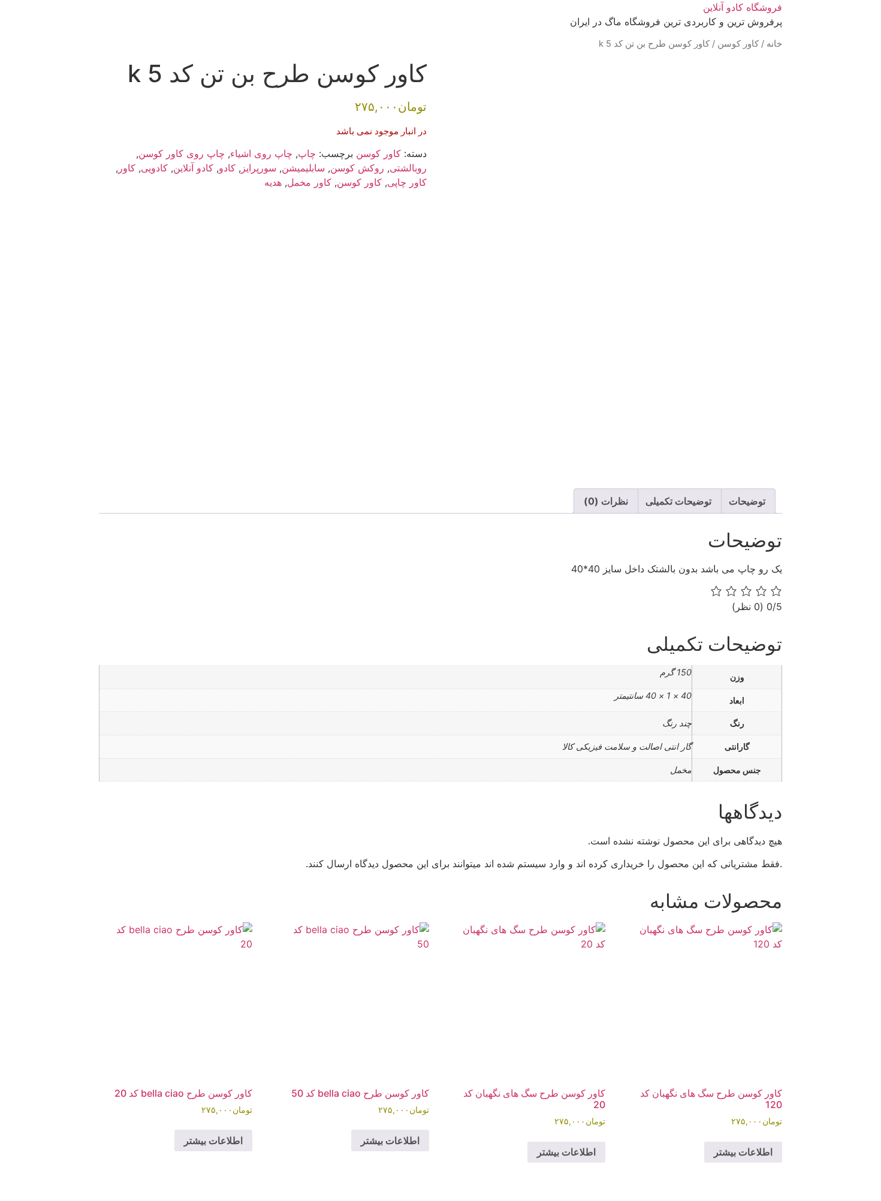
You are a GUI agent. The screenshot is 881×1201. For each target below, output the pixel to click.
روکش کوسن (357, 168)
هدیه (273, 182)
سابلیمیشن (303, 168)
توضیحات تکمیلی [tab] (678, 501)
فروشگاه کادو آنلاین (742, 7)
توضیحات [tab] (747, 501)
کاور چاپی (407, 182)
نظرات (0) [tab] (606, 501)
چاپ (307, 153)
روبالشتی (408, 168)
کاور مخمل (309, 182)
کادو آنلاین (193, 168)
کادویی (154, 168)
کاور (126, 168)
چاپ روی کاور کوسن (181, 153)
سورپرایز (258, 168)
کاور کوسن (738, 43)
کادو (227, 168)
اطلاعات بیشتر (743, 1152)
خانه (774, 43)
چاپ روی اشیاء (261, 153)
